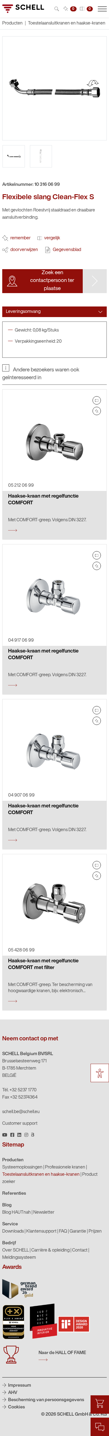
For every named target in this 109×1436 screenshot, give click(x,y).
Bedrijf (9, 1243)
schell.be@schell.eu (21, 1112)
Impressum (19, 1385)
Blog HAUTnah (16, 1212)
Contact (79, 1250)
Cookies (16, 1407)
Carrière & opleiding (50, 1250)
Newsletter (43, 1212)
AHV (12, 1393)
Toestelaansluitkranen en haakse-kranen (66, 23)
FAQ (63, 1231)
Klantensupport (41, 1231)
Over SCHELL (15, 1250)
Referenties (14, 1193)
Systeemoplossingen (22, 1167)
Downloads (13, 1231)
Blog (7, 1205)
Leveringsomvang (23, 312)
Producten (12, 1160)
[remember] (97, 411)
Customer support (19, 1123)
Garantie (78, 1231)
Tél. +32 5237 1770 (19, 1090)
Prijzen (95, 1231)
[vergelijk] (97, 400)
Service (10, 1224)
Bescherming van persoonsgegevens (45, 1400)
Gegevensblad (67, 250)
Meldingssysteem (19, 1257)
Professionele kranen (65, 1167)
